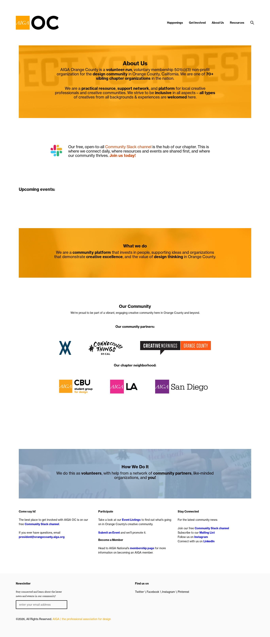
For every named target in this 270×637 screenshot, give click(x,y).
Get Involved (197, 22)
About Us (218, 22)
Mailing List (207, 532)
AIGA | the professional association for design (82, 619)
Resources (237, 22)
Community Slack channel (128, 146)
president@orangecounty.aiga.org (42, 537)
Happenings (175, 22)
